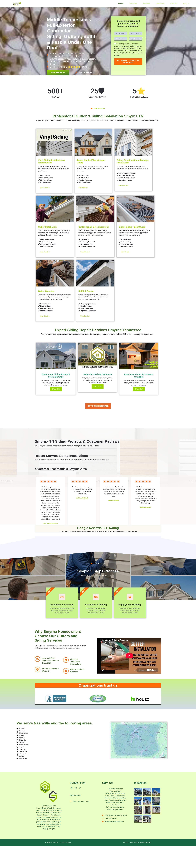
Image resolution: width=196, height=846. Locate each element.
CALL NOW (56, 389)
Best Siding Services (49, 806)
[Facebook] (71, 788)
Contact (173, 3)
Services (133, 3)
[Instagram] (75, 788)
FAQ (185, 3)
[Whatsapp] (79, 788)
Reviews (146, 3)
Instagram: (140, 782)
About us (160, 3)
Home (120, 3)
